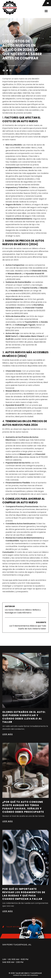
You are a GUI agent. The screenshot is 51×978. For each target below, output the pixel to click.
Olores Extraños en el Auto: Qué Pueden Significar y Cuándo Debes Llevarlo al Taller (24, 717)
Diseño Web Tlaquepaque (30, 975)
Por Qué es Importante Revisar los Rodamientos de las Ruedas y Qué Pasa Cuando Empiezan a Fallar (23, 894)
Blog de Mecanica (13, 34)
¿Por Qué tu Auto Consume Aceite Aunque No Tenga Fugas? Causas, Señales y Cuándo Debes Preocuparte (23, 806)
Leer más (7, 734)
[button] (46, 10)
